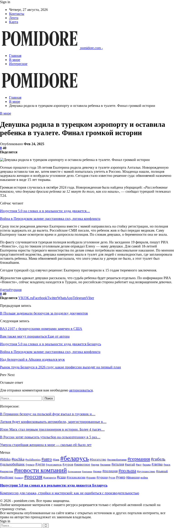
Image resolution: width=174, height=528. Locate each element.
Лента (13, 18)
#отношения (74, 471)
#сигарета (49, 477)
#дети (4, 290)
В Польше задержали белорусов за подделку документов (44, 313)
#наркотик (6, 471)
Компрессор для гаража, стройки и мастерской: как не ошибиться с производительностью (69, 493)
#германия (139, 459)
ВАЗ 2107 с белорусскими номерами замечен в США (41, 329)
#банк (56, 459)
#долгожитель (54, 464)
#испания (105, 464)
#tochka (18, 459)
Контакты (16, 14)
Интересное (18, 64)
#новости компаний (40, 470)
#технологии (76, 477)
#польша (127, 470)
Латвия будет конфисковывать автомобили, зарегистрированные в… (53, 422)
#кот (139, 464)
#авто (46, 458)
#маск (167, 464)
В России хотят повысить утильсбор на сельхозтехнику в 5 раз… (50, 437)
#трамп (91, 477)
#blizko (5, 459)
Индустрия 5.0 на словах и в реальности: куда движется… (45, 211)
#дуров (68, 464)
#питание (87, 471)
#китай (130, 464)
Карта (13, 22)
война (144, 477)
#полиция (110, 471)
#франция (133, 477)
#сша (61, 477)
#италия (117, 464)
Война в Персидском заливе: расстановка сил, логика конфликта (50, 219)
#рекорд (18, 477)
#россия (33, 477)
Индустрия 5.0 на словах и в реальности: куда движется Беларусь (53, 485)
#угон (112, 477)
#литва (157, 464)
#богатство (98, 459)
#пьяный (162, 471)
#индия (95, 464)
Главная (15, 56)
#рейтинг (7, 477)
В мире (14, 60)
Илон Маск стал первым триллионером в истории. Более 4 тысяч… (52, 429)
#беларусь (74, 458)
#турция (15, 290)
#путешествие (146, 471)
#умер (120, 477)
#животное (82, 464)
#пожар (97, 471)
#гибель (158, 459)
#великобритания (117, 459)
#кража (147, 464)
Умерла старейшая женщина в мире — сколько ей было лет (46, 445)
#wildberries (33, 459)
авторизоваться (81, 390)
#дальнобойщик (12, 464)
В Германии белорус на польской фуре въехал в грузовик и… (47, 414)
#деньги (30, 464)
